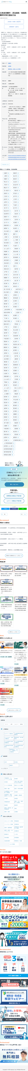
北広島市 (6, 219)
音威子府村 (7, 321)
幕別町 (15, 405)
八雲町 (6, 237)
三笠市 (15, 202)
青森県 (11, 765)
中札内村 (15, 399)
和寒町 (6, 315)
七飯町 (16, 231)
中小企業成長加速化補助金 (18, 746)
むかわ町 (6, 379)
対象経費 (4, 72)
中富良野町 (19, 309)
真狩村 (6, 257)
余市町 (6, 274)
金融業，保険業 (18, 795)
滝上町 (15, 362)
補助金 (21, 724)
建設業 (16, 805)
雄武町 (6, 367)
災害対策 (16, 824)
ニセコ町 (15, 254)
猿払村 (6, 335)
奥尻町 (6, 245)
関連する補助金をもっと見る (13, 555)
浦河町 (6, 385)
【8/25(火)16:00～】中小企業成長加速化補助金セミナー (6, 652)
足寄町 (15, 411)
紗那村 (6, 437)
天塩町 (15, 333)
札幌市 (6, 173)
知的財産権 (7, 840)
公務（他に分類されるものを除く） (18, 782)
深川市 (16, 211)
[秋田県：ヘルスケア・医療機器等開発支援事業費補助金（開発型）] (24, 514)
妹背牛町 (18, 289)
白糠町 (6, 425)
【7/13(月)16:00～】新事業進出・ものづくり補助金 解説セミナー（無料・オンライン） (20, 680)
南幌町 (6, 277)
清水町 (15, 396)
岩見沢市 (15, 184)
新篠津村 (6, 225)
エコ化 (16, 834)
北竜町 (6, 295)
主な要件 (4, 106)
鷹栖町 (6, 298)
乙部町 (16, 243)
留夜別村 (6, 434)
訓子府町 (6, 356)
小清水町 (15, 353)
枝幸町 (16, 338)
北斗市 (6, 222)
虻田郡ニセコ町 (8, 446)
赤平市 (15, 196)
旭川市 (15, 176)
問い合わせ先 (4, 148)
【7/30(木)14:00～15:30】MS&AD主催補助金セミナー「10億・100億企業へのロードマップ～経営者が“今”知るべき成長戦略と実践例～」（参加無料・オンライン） (20, 656)
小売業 (6, 798)
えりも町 (6, 388)
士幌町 (15, 391)
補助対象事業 (4, 87)
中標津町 (6, 428)
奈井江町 (15, 277)
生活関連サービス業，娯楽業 (8, 792)
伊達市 (15, 216)
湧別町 (6, 362)
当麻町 (6, 301)
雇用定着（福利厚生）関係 (18, 827)
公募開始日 (4, 100)
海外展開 (6, 837)
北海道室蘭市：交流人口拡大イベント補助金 (11, 538)
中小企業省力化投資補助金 (8, 742)
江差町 (6, 240)
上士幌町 (6, 394)
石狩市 (16, 219)
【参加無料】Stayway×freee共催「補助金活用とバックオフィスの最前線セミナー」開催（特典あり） (6, 678)
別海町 (15, 425)
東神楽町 (15, 298)
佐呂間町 (6, 359)
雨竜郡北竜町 (7, 454)
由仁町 (16, 280)
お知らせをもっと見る (13, 710)
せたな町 (6, 248)
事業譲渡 (16, 821)
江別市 (6, 196)
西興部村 (15, 364)
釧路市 (15, 179)
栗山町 (15, 283)
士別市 (15, 199)
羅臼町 (6, 431)
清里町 (6, 353)
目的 (3, 69)
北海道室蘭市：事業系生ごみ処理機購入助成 (11, 549)
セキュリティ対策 (8, 821)
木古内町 (6, 231)
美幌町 (15, 347)
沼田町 (15, 295)
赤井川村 (15, 274)
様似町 (15, 385)
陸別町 (6, 414)
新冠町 (15, 382)
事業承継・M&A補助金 (18, 738)
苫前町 (15, 327)
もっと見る (3, 768)
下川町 (6, 318)
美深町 (15, 318)
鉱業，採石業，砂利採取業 (8, 808)
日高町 (16, 379)
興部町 (6, 364)
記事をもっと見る (13, 631)
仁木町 (15, 272)
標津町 (16, 428)
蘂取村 (15, 437)
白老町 (6, 373)
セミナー (16, 724)
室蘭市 (9, 63)
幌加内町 (6, 324)
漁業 (15, 808)
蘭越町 (6, 254)
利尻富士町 (16, 344)
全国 (5, 762)
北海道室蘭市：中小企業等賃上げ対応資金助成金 (12, 527)
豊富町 (6, 341)
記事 (11, 724)
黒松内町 (15, 251)
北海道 (16, 762)
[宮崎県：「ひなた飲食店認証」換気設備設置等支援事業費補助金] (4, 514)
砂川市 (15, 208)
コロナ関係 (18, 69)
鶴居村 (16, 423)
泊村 (14, 266)
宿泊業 (16, 791)
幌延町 (6, 347)
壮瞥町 (15, 370)
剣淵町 (15, 315)
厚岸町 (15, 417)
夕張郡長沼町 (17, 440)
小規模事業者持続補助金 (18, 734)
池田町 (6, 408)
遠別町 (6, 333)
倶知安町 (6, 263)
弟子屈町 (6, 423)
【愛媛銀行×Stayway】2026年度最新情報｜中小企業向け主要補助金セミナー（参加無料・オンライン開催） (6, 699)
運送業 (16, 798)
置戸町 (16, 356)
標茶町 (15, 420)
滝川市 (6, 208)
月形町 (6, 286)
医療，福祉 (7, 788)
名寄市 (6, 202)
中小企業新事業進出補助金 (18, 742)
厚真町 (15, 373)
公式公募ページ (4, 156)
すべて (6, 724)
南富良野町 (7, 312)
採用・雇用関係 (8, 827)
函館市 (15, 173)
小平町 (6, 327)
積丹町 (16, 269)
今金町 (15, 245)
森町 (14, 234)
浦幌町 (15, 414)
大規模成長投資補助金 (8, 746)
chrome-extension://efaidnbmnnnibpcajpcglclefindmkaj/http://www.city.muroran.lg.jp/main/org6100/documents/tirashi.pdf (17, 157)
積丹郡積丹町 (7, 452)
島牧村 (16, 248)
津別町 (6, 350)
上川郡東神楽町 (8, 443)
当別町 (15, 222)
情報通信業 (7, 801)
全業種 (9, 66)
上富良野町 (7, 309)
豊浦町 (6, 370)
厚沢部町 (6, 243)
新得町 (6, 396)
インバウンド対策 (8, 824)
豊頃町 (15, 408)
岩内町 (6, 266)
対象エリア (4, 63)
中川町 (18, 321)
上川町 (15, 303)
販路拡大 (6, 834)
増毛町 (16, 324)
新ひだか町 (17, 388)
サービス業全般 (8, 785)
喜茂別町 (6, 260)
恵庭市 (6, 216)
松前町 (16, 225)
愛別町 (6, 303)
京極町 (16, 260)
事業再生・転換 (11, 69)
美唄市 (6, 193)
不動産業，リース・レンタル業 (8, 779)
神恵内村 (6, 269)
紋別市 (6, 199)
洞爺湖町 (6, 376)
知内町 (15, 228)
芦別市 (15, 193)
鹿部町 (6, 234)
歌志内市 (6, 211)
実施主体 (4, 80)
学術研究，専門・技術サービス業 (8, 795)
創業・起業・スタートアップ (8, 831)
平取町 (6, 382)
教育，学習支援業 (18, 788)
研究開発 (16, 837)
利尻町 (6, 344)
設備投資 (16, 830)
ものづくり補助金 (8, 733)
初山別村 (15, 330)
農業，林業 (7, 811)
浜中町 (6, 420)
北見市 (15, 182)
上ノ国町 (15, 240)
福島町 (6, 228)
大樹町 (15, 402)
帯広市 (6, 182)
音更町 (6, 391)
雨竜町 (16, 292)
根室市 (6, 205)
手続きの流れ (4, 119)
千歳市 (15, 205)
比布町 (15, 301)
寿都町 (6, 251)
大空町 (15, 367)
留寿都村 (15, 257)
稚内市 (16, 190)
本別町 (6, 411)
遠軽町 (16, 359)
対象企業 (4, 83)
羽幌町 (6, 330)
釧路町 (6, 417)
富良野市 (6, 213)
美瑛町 (15, 306)
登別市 (16, 213)
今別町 (6, 440)
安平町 (16, 376)
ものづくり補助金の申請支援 (14, 500)
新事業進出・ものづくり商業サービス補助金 (14, 750)
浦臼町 (15, 286)
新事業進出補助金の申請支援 (14, 495)
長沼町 (6, 283)
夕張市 (6, 184)
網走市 (6, 187)
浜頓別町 (15, 335)
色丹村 (15, 431)
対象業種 (4, 66)
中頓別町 (6, 338)
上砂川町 (6, 280)
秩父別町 (6, 292)
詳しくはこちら (14, 484)
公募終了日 (4, 103)
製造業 (6, 805)
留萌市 (15, 187)
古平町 (6, 272)
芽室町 (6, 399)
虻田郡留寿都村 (8, 449)
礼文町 (15, 341)
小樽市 (6, 176)
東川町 (6, 306)
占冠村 (18, 312)
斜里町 (15, 350)
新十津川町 (7, 289)
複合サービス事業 (18, 785)
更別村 (6, 402)
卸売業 (6, 782)
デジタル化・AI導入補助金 (8, 738)
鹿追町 (16, 394)
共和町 (16, 263)
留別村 (16, 434)
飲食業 (16, 778)
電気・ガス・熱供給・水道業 (18, 802)
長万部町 (15, 237)
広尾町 (6, 405)
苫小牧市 (6, 190)
